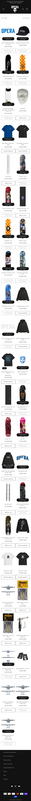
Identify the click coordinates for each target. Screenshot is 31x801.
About (5, 771)
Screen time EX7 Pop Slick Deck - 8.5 (23, 505)
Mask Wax (22, 108)
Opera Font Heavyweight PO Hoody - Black (8, 472)
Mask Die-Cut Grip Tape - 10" (8, 407)
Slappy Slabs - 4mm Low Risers (8, 636)
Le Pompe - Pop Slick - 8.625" (8, 272)
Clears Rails (8, 176)
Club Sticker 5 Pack (22, 471)
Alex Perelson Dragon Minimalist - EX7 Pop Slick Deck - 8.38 (8, 110)
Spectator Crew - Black (22, 537)
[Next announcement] (28, 2)
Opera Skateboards (17, 799)
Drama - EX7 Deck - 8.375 (8, 208)
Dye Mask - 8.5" (8, 240)
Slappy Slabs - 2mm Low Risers (23, 603)
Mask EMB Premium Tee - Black (23, 144)
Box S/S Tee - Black (22, 570)
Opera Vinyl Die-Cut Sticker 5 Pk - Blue (8, 43)
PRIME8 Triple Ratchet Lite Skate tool (23, 636)
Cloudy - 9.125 (22, 176)
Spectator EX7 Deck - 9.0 (8, 76)
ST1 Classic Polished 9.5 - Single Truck (8, 736)
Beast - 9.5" (8, 439)
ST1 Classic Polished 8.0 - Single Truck (8, 702)
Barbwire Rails (8, 504)
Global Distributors (8, 767)
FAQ (4, 775)
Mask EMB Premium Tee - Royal (8, 144)
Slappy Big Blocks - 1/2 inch (22, 668)
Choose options (8, 151)
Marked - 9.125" (22, 240)
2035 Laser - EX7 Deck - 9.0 (23, 76)
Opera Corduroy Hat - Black (22, 43)
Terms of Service (7, 764)
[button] (3, 9)
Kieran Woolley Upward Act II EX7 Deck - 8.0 (8, 538)
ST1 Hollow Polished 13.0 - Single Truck (8, 669)
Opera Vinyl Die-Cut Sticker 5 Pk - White (8, 339)
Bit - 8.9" (23, 439)
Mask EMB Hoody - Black (22, 306)
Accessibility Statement (9, 752)
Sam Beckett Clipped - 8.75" (8, 306)
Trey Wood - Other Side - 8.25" (22, 273)
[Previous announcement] (3, 2)
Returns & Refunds (8, 756)
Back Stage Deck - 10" (23, 407)
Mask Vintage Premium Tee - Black (8, 372)
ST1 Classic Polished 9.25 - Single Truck (23, 702)
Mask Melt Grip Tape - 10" (23, 208)
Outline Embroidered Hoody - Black (22, 339)
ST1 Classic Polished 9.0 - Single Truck (8, 603)
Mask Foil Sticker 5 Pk (23, 371)
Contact (5, 779)
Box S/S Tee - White (8, 570)
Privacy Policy (7, 760)
